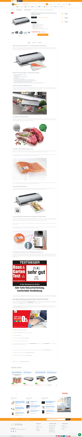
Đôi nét (37, 425)
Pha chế (41, 6)
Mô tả (29, 42)
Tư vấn (55, 4)
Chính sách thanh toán (52, 425)
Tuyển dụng (38, 429)
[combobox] (33, 4)
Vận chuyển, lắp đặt (52, 428)
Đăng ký (68, 419)
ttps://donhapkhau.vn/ (28, 355)
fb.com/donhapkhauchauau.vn (29, 352)
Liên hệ (37, 428)
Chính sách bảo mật (52, 430)
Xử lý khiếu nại (51, 429)
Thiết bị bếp (28, 6)
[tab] (29, 43)
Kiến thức (50, 4)
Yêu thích (63, 429)
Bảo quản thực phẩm (27, 9)
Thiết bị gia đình (20, 6)
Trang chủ (12, 9)
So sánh (38, 20)
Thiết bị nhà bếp (19, 9)
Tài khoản (63, 425)
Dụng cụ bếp (35, 6)
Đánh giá (39, 42)
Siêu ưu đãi (63, 6)
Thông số (34, 42)
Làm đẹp (46, 6)
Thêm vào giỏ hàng (43, 34)
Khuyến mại (59, 4)
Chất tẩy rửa (57, 6)
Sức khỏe (51, 6)
